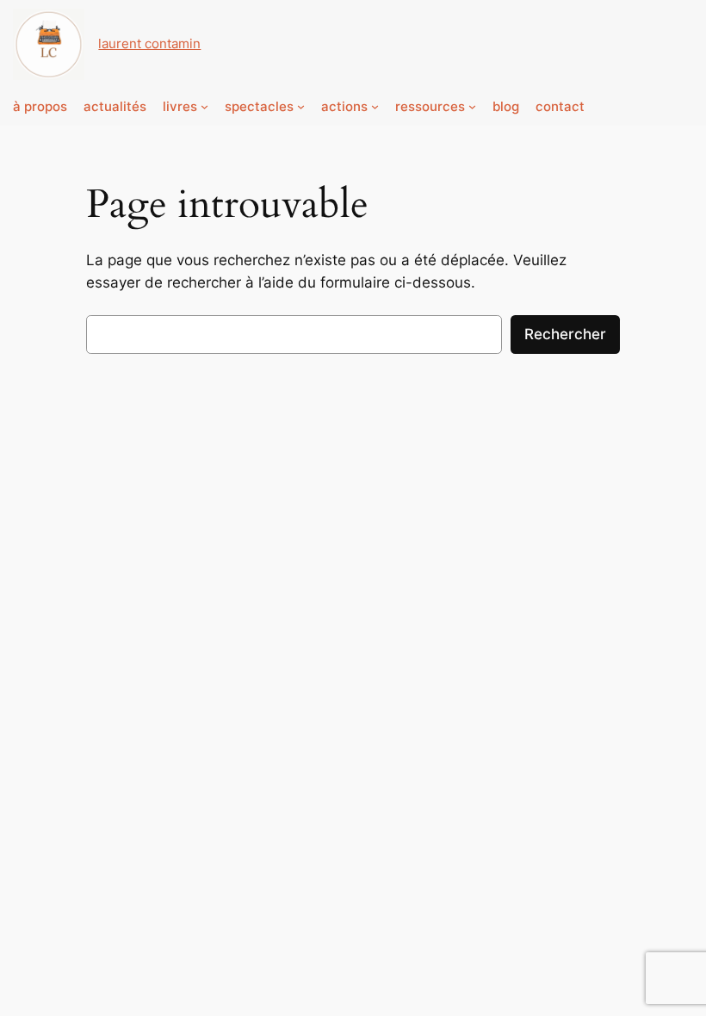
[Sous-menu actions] (375, 106)
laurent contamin (149, 43)
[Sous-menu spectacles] (301, 106)
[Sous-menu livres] (204, 106)
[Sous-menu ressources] (472, 106)
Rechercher (565, 334)
